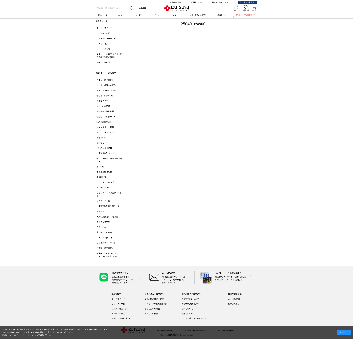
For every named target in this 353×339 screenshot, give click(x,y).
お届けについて (188, 313)
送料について (187, 308)
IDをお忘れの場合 (152, 308)
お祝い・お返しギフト (121, 318)
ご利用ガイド (196, 2)
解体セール (102, 15)
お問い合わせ (234, 303)
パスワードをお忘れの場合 (156, 303)
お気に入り (245, 10)
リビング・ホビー (119, 303)
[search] (131, 8)
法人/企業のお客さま (247, 2)
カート (254, 10)
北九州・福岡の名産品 (196, 15)
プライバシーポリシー (25, 335)
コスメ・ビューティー (121, 308)
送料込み (220, 15)
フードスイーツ (118, 299)
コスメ (173, 15)
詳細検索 (142, 8)
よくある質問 (234, 299)
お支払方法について (190, 303)
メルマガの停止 (151, 313)
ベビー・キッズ (118, 313)
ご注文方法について (190, 299)
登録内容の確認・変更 (154, 299)
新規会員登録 (175, 2)
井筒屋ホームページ (220, 2)
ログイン (236, 10)
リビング (155, 15)
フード (138, 15)
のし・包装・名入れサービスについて (197, 318)
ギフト (121, 15)
